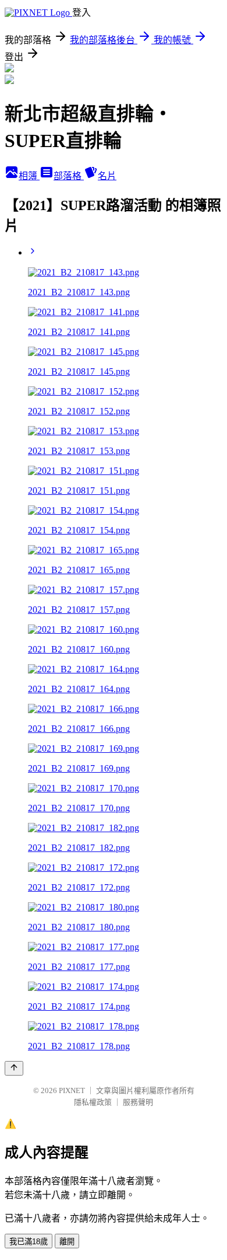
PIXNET (72, 1090)
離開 (67, 1241)
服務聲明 (138, 1102)
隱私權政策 (93, 1102)
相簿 (29, 176)
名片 (107, 176)
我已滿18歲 (28, 1241)
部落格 (69, 176)
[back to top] (14, 1068)
